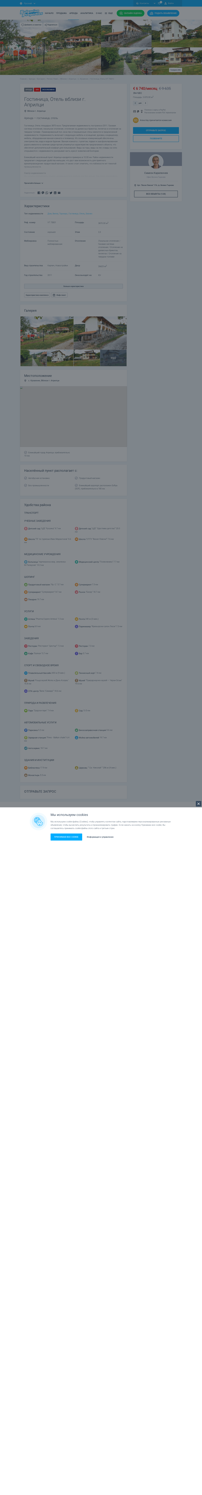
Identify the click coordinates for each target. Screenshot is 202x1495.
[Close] (198, 804)
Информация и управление (100, 837)
